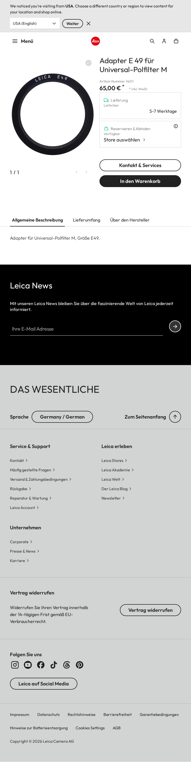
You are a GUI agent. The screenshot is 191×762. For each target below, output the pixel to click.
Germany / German (62, 417)
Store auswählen (122, 140)
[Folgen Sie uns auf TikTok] (54, 665)
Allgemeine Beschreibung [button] (37, 220)
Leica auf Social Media (43, 683)
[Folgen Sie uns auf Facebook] (41, 665)
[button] (175, 417)
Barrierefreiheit (117, 714)
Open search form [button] (152, 41)
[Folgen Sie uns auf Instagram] (15, 665)
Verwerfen (89, 24)
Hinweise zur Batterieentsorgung (39, 727)
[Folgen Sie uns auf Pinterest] (80, 665)
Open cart (176, 41)
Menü (27, 41)
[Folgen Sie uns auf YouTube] (28, 665)
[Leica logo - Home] (95, 41)
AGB (117, 727)
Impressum (19, 714)
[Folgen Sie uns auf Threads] (67, 665)
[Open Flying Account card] (164, 41)
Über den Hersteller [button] (130, 220)
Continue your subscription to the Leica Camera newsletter (175, 326)
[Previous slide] (77, 172)
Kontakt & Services (140, 165)
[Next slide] (87, 172)
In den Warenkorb (140, 181)
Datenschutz (48, 714)
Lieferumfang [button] (86, 220)
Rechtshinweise (82, 714)
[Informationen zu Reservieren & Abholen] (176, 126)
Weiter (72, 23)
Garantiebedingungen (159, 714)
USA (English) (25, 23)
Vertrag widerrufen (150, 610)
